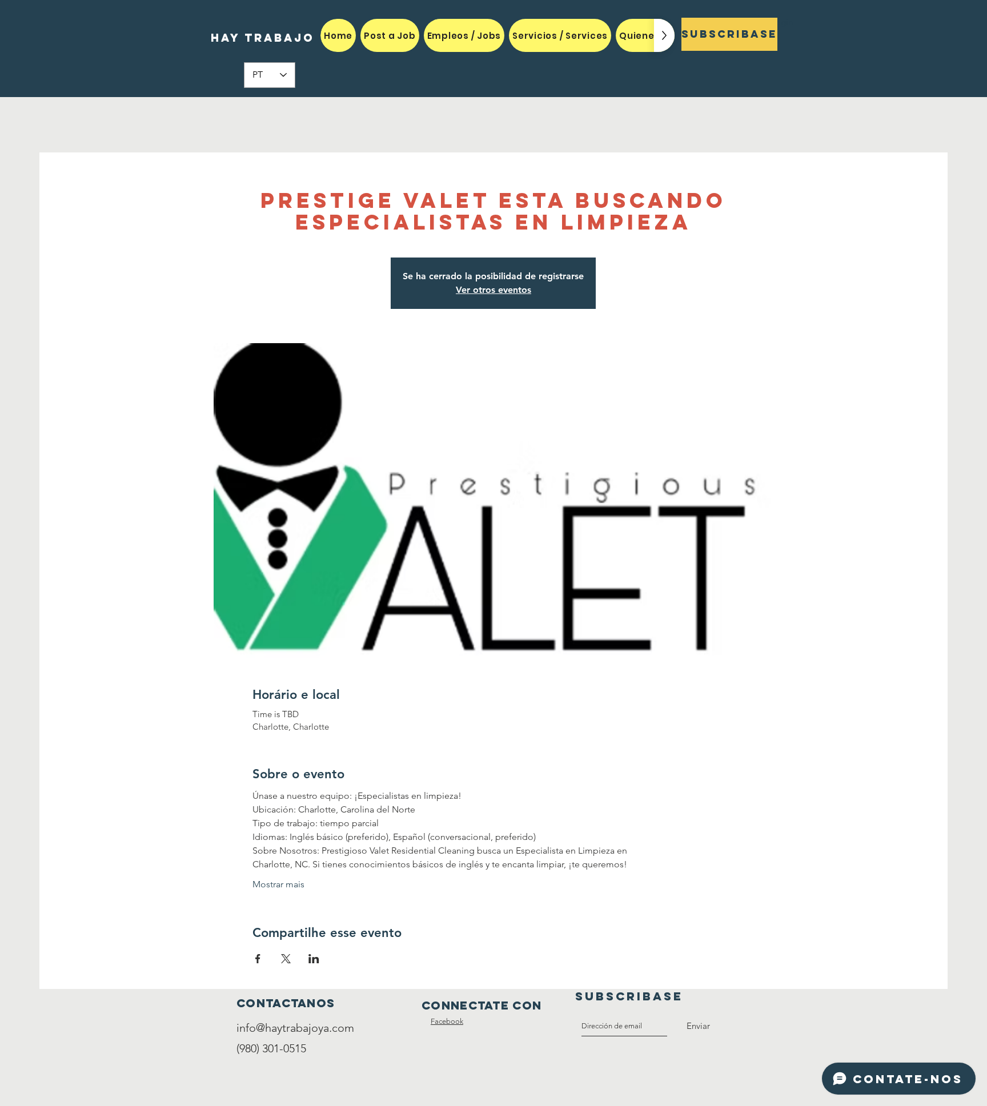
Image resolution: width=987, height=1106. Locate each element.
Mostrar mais (278, 884)
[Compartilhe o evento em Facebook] (257, 958)
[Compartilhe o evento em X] (285, 958)
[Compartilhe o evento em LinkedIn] (313, 958)
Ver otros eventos (493, 289)
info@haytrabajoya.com (295, 1028)
